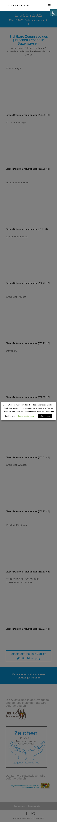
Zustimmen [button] (45, 416)
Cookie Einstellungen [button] (25, 416)
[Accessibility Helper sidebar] (53, 12)
